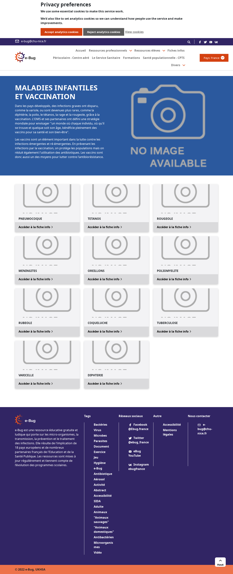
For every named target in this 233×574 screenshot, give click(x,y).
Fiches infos (176, 50)
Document (101, 446)
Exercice (99, 452)
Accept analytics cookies (61, 32)
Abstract (100, 490)
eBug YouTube (134, 453)
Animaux (100, 512)
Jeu (96, 457)
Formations (131, 58)
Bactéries (100, 425)
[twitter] (205, 42)
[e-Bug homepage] (25, 58)
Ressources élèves (147, 50)
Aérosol (99, 479)
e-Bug (98, 468)
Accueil (81, 50)
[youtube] (211, 42)
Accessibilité (103, 496)
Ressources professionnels (108, 50)
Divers (175, 65)
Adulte (98, 507)
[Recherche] (189, 42)
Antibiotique (103, 474)
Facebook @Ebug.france (138, 427)
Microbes (100, 436)
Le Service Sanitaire (106, 58)
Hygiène (100, 463)
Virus (97, 430)
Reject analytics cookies (103, 32)
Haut (220, 564)
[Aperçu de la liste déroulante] (131, 50)
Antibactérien (104, 537)
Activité (99, 485)
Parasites (100, 441)
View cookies (134, 32)
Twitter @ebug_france (138, 440)
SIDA (97, 501)
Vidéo (98, 552)
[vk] (216, 42)
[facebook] (200, 42)
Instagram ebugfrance (138, 466)
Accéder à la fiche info (36, 227)
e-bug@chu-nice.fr (33, 41)
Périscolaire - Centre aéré (71, 58)
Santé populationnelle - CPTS (164, 58)
